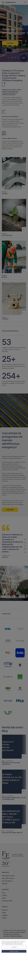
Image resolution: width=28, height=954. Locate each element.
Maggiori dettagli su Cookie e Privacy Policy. (14, 943)
